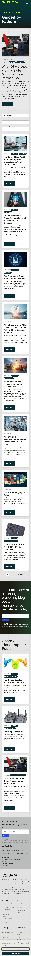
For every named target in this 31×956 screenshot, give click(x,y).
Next (21, 574)
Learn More (8, 104)
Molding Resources (22, 903)
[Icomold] (15, 875)
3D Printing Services (7, 918)
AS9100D (19, 935)
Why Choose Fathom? (8, 932)
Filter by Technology (7, 119)
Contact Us (5, 937)
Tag (3, 12)
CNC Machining (6, 909)
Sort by (3, 112)
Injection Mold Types (8, 907)
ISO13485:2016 (21, 932)
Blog (18, 905)
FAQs (18, 912)
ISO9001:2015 (21, 930)
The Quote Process (22, 915)
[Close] (28, 942)
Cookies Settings (15, 949)
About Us (4, 930)
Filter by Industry (6, 126)
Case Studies (20, 908)
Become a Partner (7, 935)
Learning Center (21, 910)
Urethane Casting (7, 912)
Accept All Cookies (15, 953)
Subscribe (5, 620)
